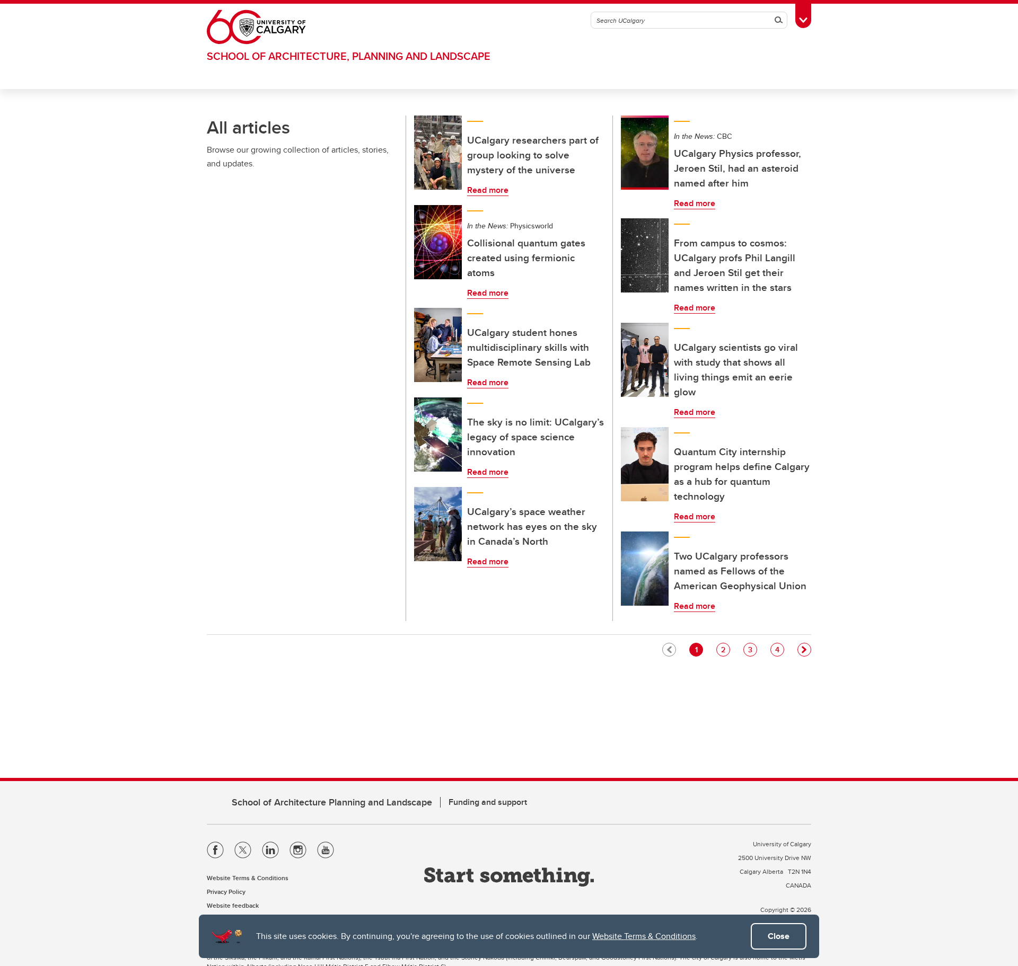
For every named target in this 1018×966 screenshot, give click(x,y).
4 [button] (779, 649)
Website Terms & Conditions (644, 936)
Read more (487, 190)
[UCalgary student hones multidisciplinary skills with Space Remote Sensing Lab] (438, 345)
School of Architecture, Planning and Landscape (348, 56)
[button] (804, 650)
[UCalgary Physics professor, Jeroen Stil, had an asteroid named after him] (645, 153)
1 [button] (699, 649)
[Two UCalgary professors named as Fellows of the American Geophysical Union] (645, 568)
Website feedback (233, 905)
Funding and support (488, 802)
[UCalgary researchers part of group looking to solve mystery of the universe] (438, 153)
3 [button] (752, 649)
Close (778, 936)
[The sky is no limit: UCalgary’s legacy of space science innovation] (438, 434)
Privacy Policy (226, 891)
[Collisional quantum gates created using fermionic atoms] (438, 242)
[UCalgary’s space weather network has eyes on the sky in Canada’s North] (438, 524)
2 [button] (725, 649)
